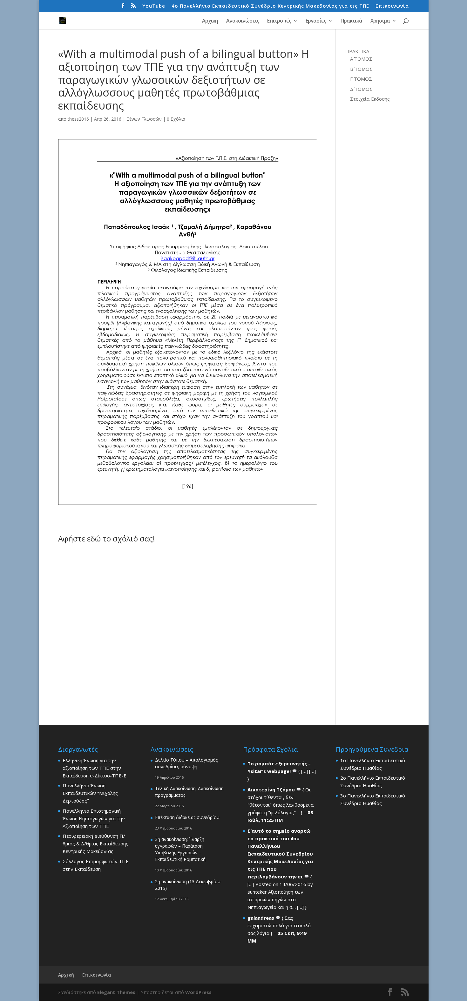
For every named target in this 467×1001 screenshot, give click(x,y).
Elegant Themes (116, 992)
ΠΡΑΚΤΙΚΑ (357, 51)
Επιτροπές (279, 21)
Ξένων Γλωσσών (144, 119)
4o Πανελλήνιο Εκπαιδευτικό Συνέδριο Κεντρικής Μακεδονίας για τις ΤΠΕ (270, 6)
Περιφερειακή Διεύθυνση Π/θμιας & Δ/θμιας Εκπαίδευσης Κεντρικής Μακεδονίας (95, 843)
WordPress (198, 992)
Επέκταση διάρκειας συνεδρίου (187, 817)
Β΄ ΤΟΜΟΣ (361, 69)
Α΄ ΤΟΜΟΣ (361, 59)
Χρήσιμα (380, 21)
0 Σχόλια (176, 119)
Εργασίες (316, 21)
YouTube (153, 6)
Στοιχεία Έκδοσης (370, 99)
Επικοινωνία (392, 6)
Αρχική (210, 21)
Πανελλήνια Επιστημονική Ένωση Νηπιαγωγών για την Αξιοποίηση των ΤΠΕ (94, 818)
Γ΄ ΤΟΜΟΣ (361, 79)
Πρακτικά (351, 21)
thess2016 (78, 119)
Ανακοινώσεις (242, 21)
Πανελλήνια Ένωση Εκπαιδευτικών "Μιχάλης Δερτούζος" (90, 793)
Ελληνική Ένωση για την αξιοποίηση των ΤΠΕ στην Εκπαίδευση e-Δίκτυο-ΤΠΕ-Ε (94, 768)
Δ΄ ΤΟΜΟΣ (361, 89)
